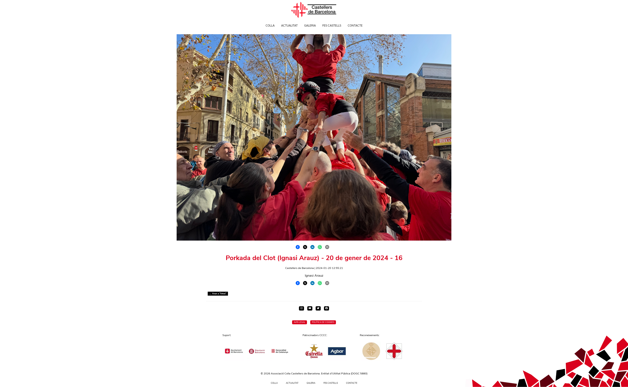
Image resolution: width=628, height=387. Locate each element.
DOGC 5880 (359, 373)
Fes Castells (331, 26)
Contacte (355, 26)
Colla (270, 26)
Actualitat (289, 26)
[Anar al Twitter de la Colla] (318, 308)
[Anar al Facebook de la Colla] (326, 308)
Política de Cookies (323, 322)
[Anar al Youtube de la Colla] (309, 308)
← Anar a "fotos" (217, 293)
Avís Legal (299, 322)
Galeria (310, 26)
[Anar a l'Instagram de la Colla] (301, 308)
